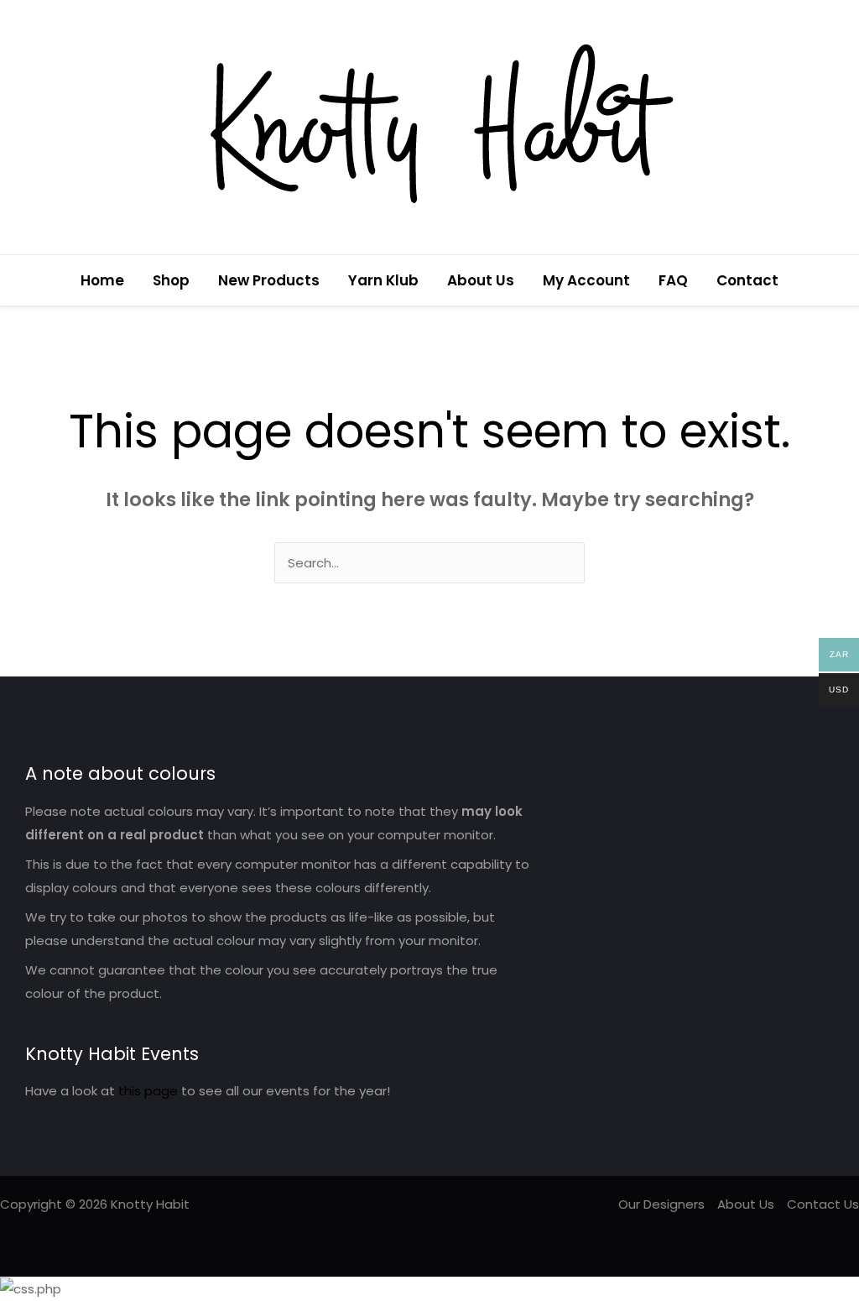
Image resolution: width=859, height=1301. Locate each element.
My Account (586, 280)
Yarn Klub (383, 280)
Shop (171, 280)
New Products (269, 280)
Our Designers (661, 1204)
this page (148, 1091)
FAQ (673, 280)
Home (102, 280)
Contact (747, 280)
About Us (480, 280)
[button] (836, 281)
